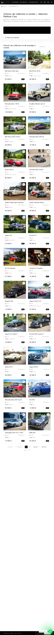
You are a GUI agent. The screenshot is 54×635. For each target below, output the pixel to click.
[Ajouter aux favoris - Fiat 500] (48, 381)
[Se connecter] (51, 2)
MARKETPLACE (34, 2)
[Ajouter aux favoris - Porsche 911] (48, 217)
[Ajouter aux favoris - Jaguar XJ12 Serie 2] (23, 316)
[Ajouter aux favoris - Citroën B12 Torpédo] (48, 250)
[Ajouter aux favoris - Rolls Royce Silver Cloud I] (23, 118)
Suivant (35, 447)
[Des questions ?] (44, 2)
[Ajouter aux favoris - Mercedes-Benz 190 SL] (23, 85)
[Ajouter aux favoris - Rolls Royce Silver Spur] (23, 53)
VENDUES (24, 2)
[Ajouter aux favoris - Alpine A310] (23, 348)
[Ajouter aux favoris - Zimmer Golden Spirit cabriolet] (23, 184)
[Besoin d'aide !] (50, 631)
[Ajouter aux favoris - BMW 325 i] (48, 414)
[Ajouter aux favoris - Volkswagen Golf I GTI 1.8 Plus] (23, 414)
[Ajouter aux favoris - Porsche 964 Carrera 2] (48, 316)
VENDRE (16, 2)
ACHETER (7, 2)
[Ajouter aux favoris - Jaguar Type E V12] (48, 283)
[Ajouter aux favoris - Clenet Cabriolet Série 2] (48, 184)
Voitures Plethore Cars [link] (13, 6)
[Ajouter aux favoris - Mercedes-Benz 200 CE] (48, 118)
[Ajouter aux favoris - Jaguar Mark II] (48, 348)
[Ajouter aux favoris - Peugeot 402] (23, 283)
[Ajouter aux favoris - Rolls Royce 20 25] (48, 53)
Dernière (44, 447)
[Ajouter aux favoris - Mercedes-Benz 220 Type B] (23, 381)
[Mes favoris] (41, 2)
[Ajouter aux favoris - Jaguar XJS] (23, 217)
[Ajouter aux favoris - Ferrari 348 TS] (23, 151)
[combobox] (45, 46)
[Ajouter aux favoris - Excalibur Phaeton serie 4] (48, 85)
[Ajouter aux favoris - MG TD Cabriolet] (23, 250)
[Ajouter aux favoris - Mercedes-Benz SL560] (48, 151)
